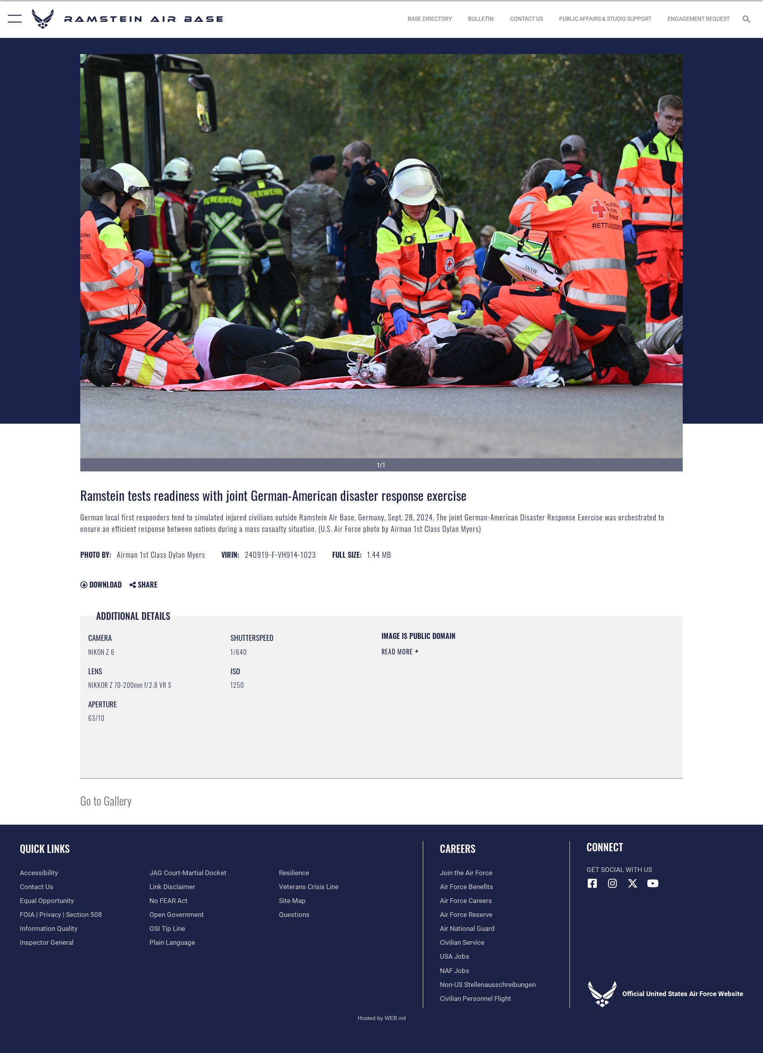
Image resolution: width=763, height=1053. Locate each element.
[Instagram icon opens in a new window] (612, 883)
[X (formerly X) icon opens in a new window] (633, 883)
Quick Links (45, 848)
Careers (457, 848)
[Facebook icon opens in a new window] (592, 883)
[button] (13, 19)
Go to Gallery (106, 800)
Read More (398, 651)
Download (104, 584)
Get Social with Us (619, 870)
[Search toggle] (747, 19)
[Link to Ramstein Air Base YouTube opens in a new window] (653, 883)
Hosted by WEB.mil (382, 1018)
